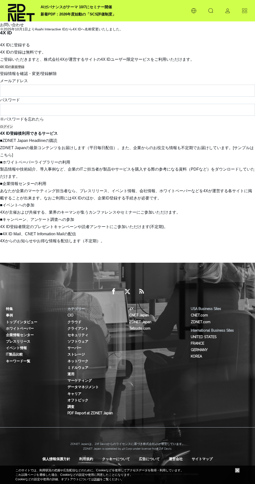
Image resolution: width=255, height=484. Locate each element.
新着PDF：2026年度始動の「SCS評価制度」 (78, 14)
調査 (70, 407)
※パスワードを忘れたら (22, 119)
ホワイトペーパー (20, 328)
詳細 (97, 479)
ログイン (6, 126)
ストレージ (76, 354)
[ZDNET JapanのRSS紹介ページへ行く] (141, 292)
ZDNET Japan (140, 322)
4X (131, 309)
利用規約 (86, 459)
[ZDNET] (21, 10)
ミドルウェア (77, 367)
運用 (70, 374)
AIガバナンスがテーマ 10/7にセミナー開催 (76, 7)
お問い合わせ (12, 25)
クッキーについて (116, 459)
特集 (9, 309)
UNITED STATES (203, 337)
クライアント (77, 328)
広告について (149, 459)
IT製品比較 (14, 354)
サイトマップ (202, 459)
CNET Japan (139, 315)
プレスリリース (18, 341)
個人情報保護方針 (56, 459)
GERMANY (199, 350)
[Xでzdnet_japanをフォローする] (127, 292)
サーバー (74, 348)
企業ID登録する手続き (117, 198)
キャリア (74, 394)
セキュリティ (77, 335)
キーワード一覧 (18, 361)
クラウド (74, 322)
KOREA (196, 356)
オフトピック (77, 400)
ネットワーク (77, 361)
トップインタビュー (21, 322)
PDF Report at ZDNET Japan (90, 413)
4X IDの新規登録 (12, 67)
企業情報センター (20, 335)
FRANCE (197, 343)
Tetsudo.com (139, 328)
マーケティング (79, 380)
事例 (9, 315)
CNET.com (199, 315)
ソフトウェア (77, 341)
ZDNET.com (200, 322)
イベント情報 (16, 348)
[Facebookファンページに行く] (114, 292)
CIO (70, 315)
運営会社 (176, 459)
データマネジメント (83, 387)
